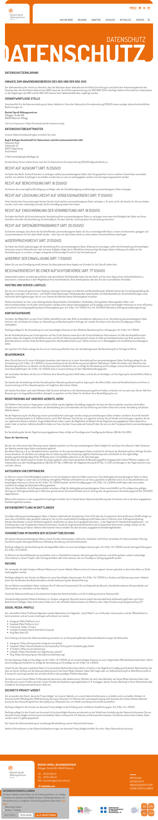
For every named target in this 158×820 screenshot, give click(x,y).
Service (140, 19)
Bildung (82, 19)
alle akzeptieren (46, 815)
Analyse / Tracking (13, 810)
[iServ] (133, 8)
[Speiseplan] (139, 8)
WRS (151, 806)
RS (144, 813)
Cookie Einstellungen (141, 788)
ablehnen (9, 815)
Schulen (110, 19)
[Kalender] (148, 8)
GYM (151, 813)
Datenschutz (137, 781)
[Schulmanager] (144, 8)
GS (144, 806)
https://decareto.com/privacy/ (119, 728)
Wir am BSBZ (66, 19)
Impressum (135, 778)
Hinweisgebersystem (141, 784)
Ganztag (96, 19)
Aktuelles (125, 19)
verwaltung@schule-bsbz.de (56, 780)
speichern (26, 815)
